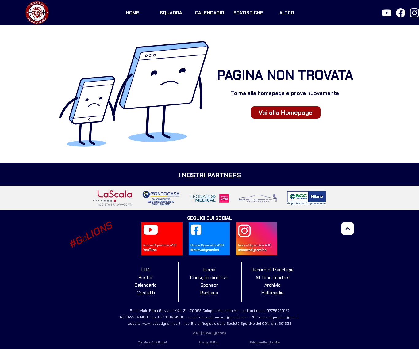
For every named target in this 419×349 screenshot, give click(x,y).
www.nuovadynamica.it (161, 323)
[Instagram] (414, 12)
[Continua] (347, 228)
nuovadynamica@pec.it (279, 317)
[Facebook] (400, 12)
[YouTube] (386, 12)
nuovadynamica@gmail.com (223, 317)
